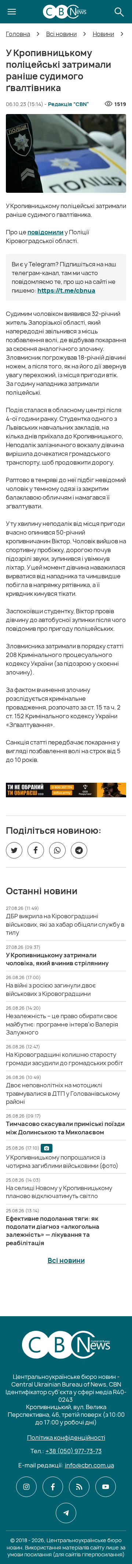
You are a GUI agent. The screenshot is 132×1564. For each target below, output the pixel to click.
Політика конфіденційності (66, 1438)
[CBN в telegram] (66, 1513)
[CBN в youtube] (105, 1487)
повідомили (45, 232)
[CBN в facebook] (53, 1487)
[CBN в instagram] (26, 1487)
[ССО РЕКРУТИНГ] (66, 790)
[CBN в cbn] (79, 1487)
